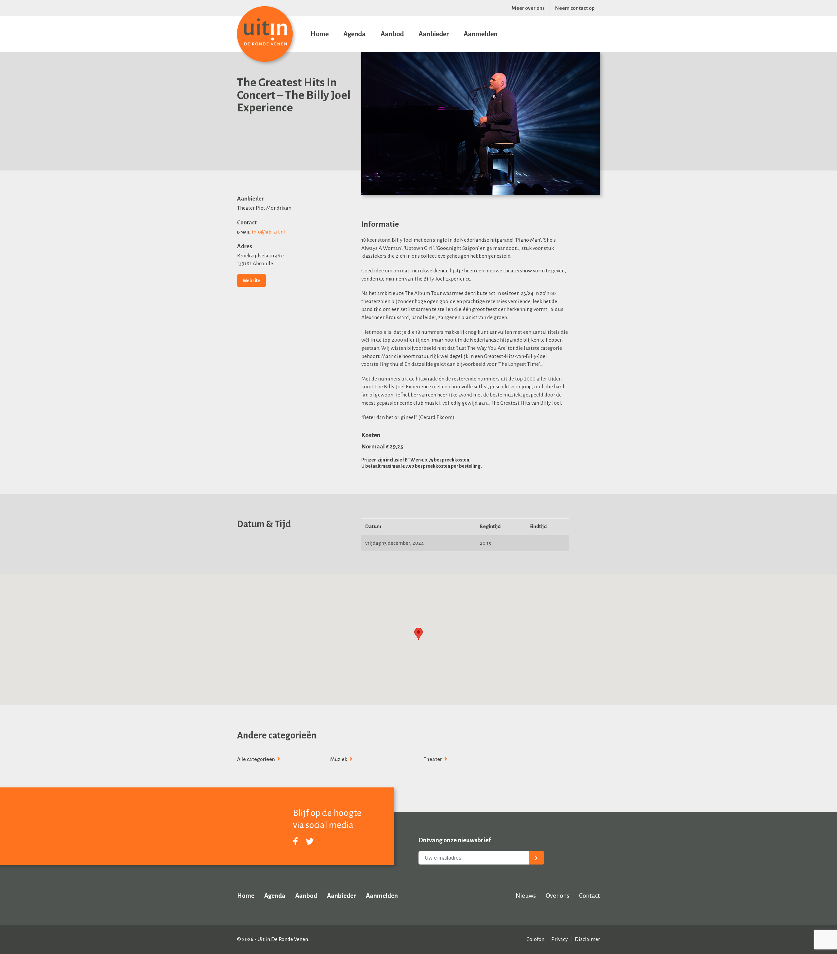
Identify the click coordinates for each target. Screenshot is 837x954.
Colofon (535, 939)
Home (320, 34)
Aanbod (392, 34)
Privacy (559, 939)
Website (251, 280)
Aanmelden (480, 34)
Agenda (354, 34)
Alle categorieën (256, 759)
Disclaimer (587, 939)
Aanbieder (433, 34)
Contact (589, 895)
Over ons (557, 895)
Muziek (339, 759)
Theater (433, 759)
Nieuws (526, 895)
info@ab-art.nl (268, 232)
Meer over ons (528, 8)
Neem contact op (575, 8)
